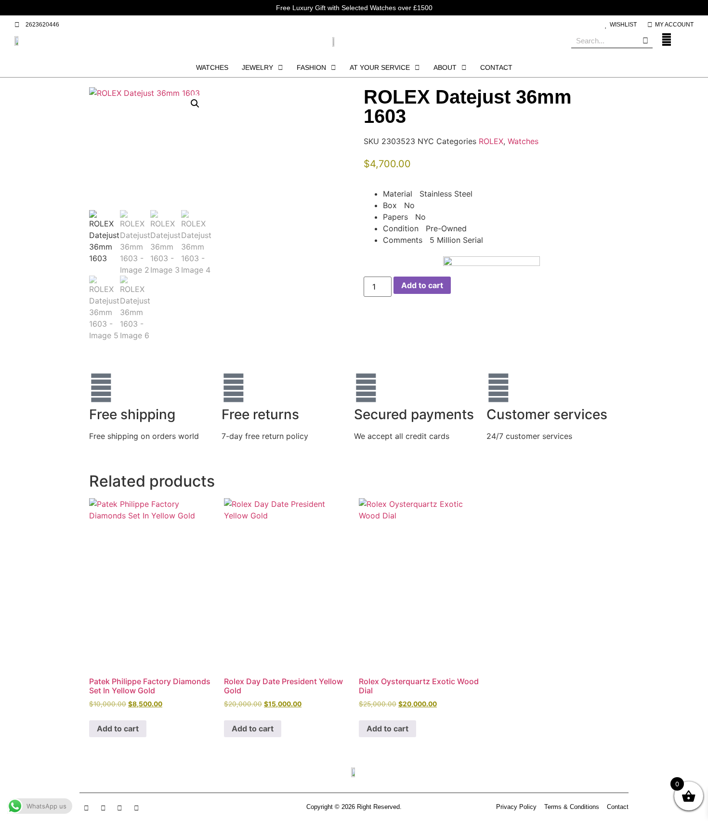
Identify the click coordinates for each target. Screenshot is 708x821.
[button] (195, 103)
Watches (523, 141)
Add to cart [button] (118, 728)
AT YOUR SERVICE (380, 67)
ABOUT (445, 67)
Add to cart (422, 285)
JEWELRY (257, 67)
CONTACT (496, 67)
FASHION (311, 67)
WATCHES (212, 67)
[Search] (645, 41)
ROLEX (491, 141)
